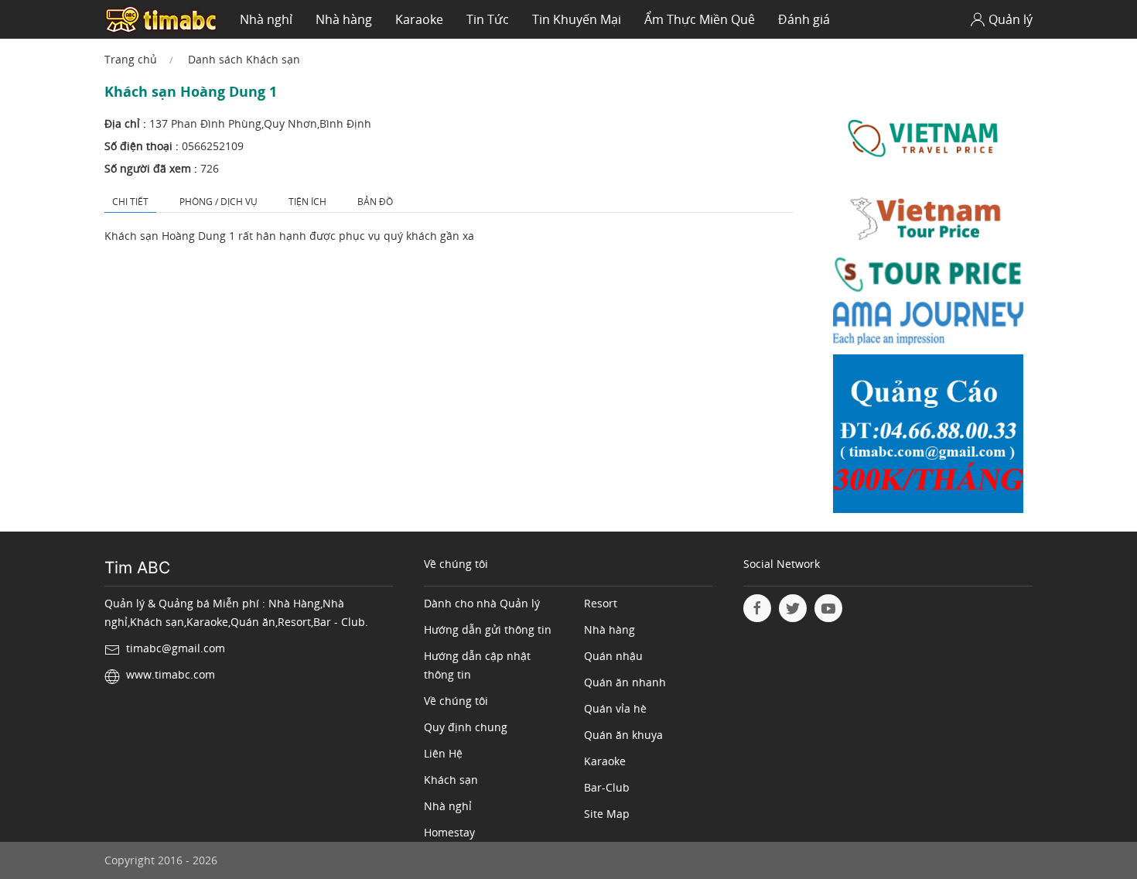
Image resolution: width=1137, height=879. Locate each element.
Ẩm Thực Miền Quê (699, 19)
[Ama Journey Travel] (928, 327)
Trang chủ (130, 59)
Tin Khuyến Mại (576, 19)
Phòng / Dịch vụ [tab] (218, 201)
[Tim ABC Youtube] (828, 608)
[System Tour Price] (928, 277)
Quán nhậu (613, 655)
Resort (600, 603)
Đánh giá (804, 19)
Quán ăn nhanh (625, 682)
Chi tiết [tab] (130, 201)
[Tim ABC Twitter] (793, 608)
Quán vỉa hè (615, 708)
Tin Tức (487, 19)
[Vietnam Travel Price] (928, 138)
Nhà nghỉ (266, 19)
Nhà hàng (344, 19)
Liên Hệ (443, 753)
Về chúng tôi (456, 700)
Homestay (449, 832)
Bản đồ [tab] (375, 201)
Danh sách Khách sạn (244, 59)
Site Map (607, 813)
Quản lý (1010, 19)
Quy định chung (465, 727)
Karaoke (419, 19)
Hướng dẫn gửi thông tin (487, 629)
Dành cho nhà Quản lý (482, 603)
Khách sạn (451, 779)
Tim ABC (137, 567)
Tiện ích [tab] (307, 201)
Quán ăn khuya (623, 734)
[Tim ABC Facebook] (757, 608)
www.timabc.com (170, 674)
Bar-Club (607, 787)
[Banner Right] (928, 437)
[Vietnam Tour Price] (928, 220)
